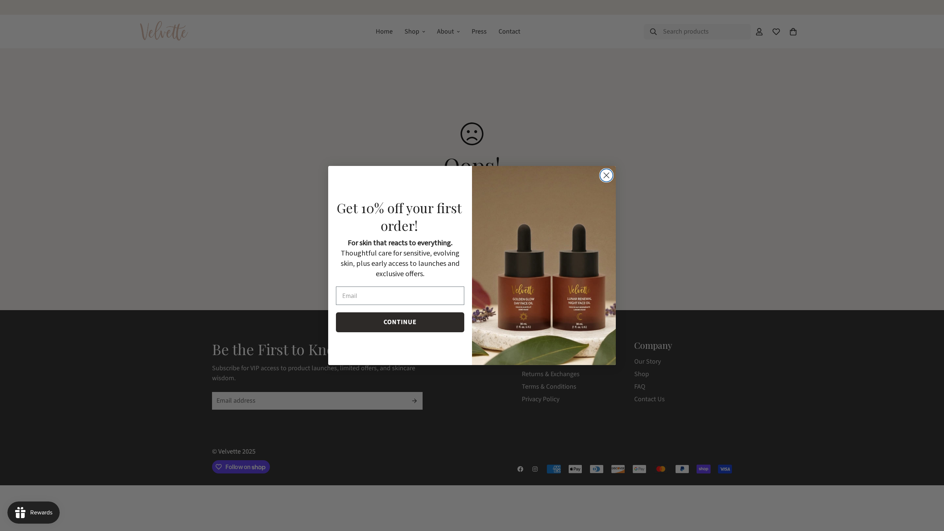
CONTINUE (400, 322)
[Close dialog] (606, 175)
